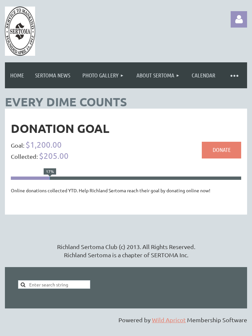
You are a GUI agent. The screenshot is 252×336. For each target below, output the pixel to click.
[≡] (234, 75)
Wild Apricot (169, 319)
